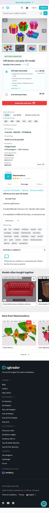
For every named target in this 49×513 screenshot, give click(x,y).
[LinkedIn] (3, 503)
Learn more (14, 88)
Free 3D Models (7, 414)
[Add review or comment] (45, 250)
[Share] (39, 108)
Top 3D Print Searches (10, 447)
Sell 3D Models (7, 426)
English (30, 495)
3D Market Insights (9, 434)
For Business (6, 401)
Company (5, 380)
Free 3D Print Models (9, 418)
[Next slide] (44, 31)
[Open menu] (3, 8)
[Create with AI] (22, 8)
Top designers (7, 455)
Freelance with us (8, 439)
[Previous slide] (5, 31)
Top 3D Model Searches (10, 443)
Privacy (21, 495)
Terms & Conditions (9, 495)
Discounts (5, 422)
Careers (5, 388)
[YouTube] (8, 503)
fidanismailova (19, 175)
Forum (4, 463)
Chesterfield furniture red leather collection (17, 304)
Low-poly (8, 132)
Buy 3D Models (7, 397)
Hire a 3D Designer (9, 409)
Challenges (6, 459)
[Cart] (27, 8)
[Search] (45, 13)
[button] (41, 13)
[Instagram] (13, 503)
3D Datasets (6, 405)
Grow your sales (8, 430)
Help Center (6, 393)
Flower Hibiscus (8, 347)
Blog (3, 384)
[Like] (9, 108)
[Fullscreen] (5, 20)
